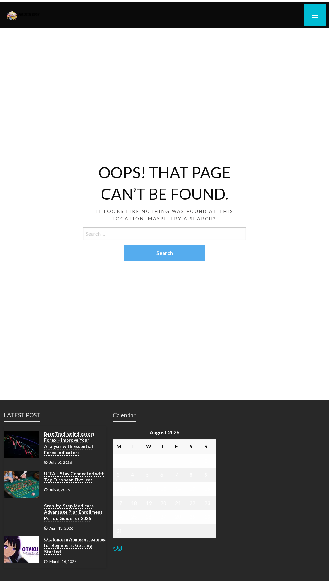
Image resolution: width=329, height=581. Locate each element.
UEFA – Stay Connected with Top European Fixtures (74, 477)
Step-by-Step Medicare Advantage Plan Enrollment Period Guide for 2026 (73, 512)
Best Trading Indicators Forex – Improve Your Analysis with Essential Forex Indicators (69, 443)
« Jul (117, 547)
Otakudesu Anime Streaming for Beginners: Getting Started (75, 545)
